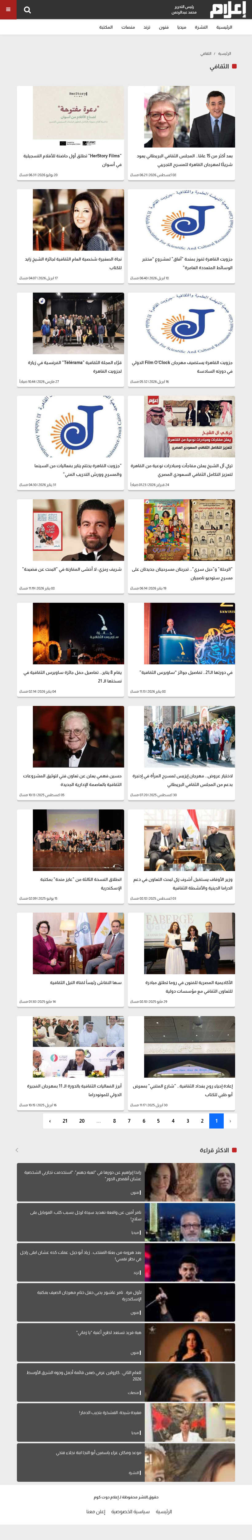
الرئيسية (224, 27)
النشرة (201, 27)
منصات (128, 27)
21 (65, 1121)
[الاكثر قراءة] (16, 1150)
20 (82, 1121)
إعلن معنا (95, 1511)
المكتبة (106, 27)
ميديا (181, 27)
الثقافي (205, 53)
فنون (164, 27)
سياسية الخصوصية (130, 1511)
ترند (147, 27)
